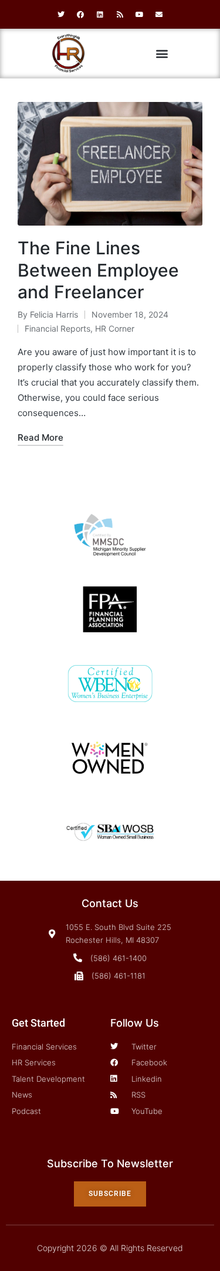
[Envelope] (160, 15)
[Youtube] (140, 15)
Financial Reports (57, 328)
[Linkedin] (100, 15)
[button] (162, 53)
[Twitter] (61, 15)
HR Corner (114, 328)
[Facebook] (80, 15)
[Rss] (120, 15)
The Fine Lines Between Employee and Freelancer (98, 269)
